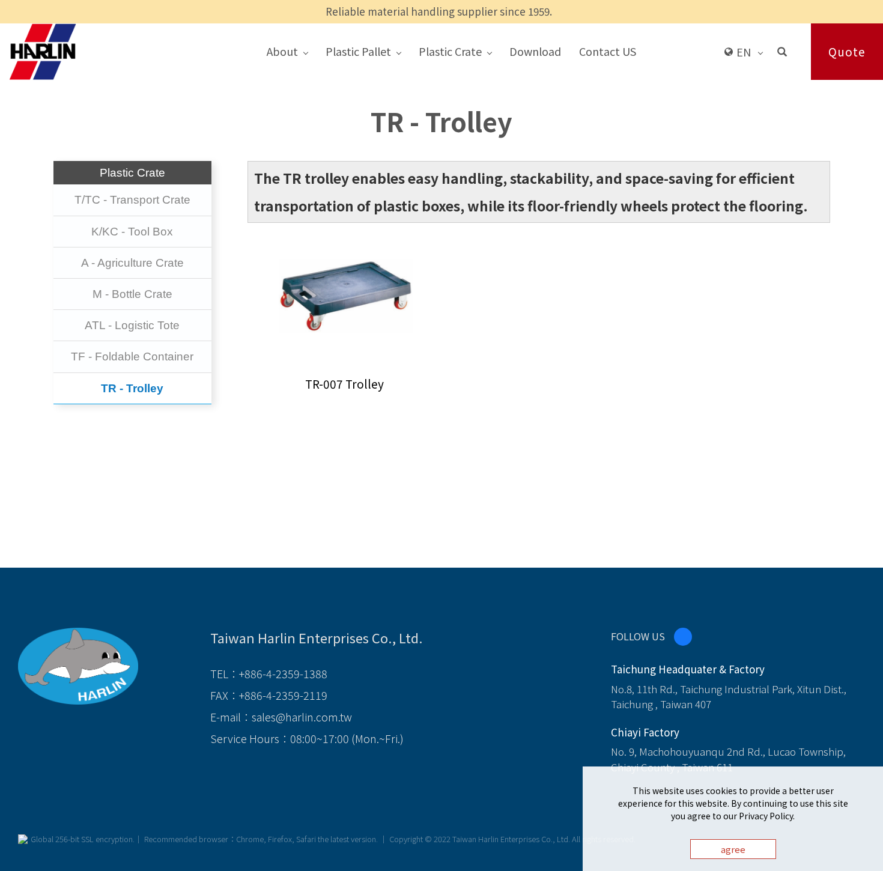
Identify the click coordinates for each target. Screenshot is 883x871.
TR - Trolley (132, 388)
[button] (782, 51)
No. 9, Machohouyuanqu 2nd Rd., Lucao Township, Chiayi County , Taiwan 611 (728, 759)
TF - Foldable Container (132, 356)
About (282, 51)
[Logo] (42, 50)
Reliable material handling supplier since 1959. (439, 11)
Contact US (607, 51)
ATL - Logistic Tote (132, 325)
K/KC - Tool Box (132, 231)
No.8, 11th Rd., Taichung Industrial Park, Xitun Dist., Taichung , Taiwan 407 (728, 696)
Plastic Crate (450, 51)
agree (733, 849)
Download (535, 51)
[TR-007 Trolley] (344, 291)
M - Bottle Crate (132, 294)
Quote (847, 51)
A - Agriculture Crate (132, 262)
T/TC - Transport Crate (132, 199)
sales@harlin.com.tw (302, 716)
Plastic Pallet (358, 51)
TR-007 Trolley (344, 383)
